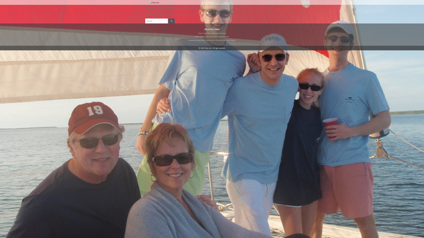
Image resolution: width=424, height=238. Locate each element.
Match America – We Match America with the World (212, 37)
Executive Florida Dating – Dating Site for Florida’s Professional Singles (212, 40)
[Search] (171, 21)
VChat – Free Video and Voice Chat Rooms (212, 33)
